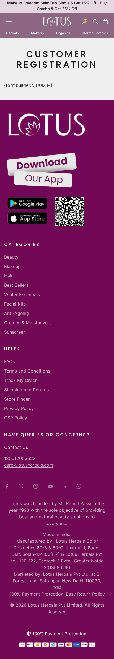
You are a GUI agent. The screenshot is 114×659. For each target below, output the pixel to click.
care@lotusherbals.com (28, 465)
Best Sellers (16, 285)
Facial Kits (15, 304)
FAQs (9, 361)
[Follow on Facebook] (7, 486)
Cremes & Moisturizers (27, 322)
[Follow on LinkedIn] (64, 486)
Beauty (11, 257)
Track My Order (20, 380)
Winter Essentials (22, 294)
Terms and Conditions (27, 371)
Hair (8, 275)
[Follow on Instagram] (35, 486)
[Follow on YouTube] (50, 486)
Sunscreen (15, 332)
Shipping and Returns (26, 389)
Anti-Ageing (16, 313)
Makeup (12, 266)
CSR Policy (15, 417)
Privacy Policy (19, 408)
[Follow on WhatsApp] (79, 486)
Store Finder (17, 399)
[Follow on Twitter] (21, 486)
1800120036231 (21, 458)
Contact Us (16, 447)
